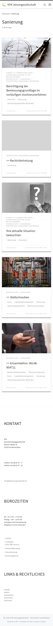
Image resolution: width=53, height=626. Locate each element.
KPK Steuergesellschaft (19, 618)
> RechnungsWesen (11, 556)
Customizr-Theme (39, 622)
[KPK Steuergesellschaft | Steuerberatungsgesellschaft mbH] (4, 4)
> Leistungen (9, 542)
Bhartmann (12, 111)
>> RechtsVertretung (19, 160)
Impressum (8, 600)
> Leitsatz (7, 538)
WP (17, 622)
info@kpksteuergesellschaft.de (15, 481)
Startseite (6, 14)
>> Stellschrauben (17, 297)
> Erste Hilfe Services (11, 545)
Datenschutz (8, 598)
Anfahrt (6, 592)
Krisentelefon (9, 595)
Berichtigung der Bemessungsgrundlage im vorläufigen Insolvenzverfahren (26, 90)
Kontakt (7, 590)
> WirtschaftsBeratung (12, 548)
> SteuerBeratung (10, 552)
